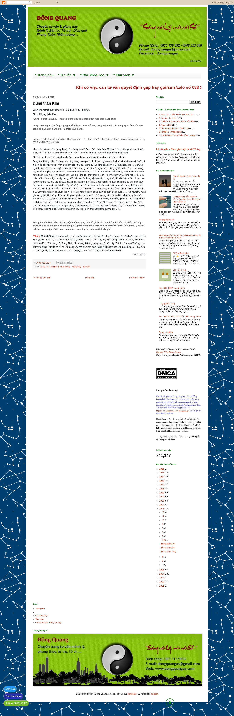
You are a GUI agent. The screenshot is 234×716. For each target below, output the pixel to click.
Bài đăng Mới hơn (42, 278)
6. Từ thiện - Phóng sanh (170, 132)
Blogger (154, 694)
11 (163, 516)
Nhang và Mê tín (166, 220)
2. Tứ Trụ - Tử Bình (49, 267)
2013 (162, 578)
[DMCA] (166, 378)
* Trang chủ (44, 75)
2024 (162, 477)
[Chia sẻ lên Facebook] (68, 262)
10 (163, 520)
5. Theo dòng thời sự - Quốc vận (174, 128)
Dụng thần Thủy (167, 303)
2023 (162, 481)
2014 (162, 574)
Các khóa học (41, 615)
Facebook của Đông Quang (48, 622)
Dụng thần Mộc (168, 544)
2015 (162, 570)
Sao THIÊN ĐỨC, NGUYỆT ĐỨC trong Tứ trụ (180, 317)
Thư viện (39, 619)
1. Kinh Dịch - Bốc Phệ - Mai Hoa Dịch (176, 114)
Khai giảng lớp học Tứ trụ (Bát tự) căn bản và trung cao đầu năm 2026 (180, 236)
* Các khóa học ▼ (94, 75)
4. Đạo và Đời (165, 125)
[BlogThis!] (61, 262)
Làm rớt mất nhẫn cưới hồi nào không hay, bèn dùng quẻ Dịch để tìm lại (186, 199)
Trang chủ (89, 278)
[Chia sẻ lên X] (64, 262)
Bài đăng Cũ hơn (137, 278)
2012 (162, 582)
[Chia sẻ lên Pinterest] (71, 262)
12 (163, 512)
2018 (162, 501)
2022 (162, 485)
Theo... (164, 540)
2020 (162, 493)
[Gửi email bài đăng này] (58, 262)
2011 (162, 586)
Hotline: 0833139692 (16, 703)
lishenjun (132, 694)
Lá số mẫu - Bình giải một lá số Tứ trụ (178, 149)
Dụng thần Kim (166, 332)
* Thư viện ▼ (124, 75)
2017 (162, 505)
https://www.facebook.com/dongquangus (172, 410)
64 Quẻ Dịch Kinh (181, 253)
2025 (162, 473)
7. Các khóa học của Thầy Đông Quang (177, 135)
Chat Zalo (10, 688)
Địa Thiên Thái (179, 270)
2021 (162, 488)
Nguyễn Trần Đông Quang (168, 352)
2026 (162, 469)
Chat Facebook (13, 696)
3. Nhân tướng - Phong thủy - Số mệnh (74, 267)
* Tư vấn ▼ (67, 75)
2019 (162, 497)
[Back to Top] (170, 702)
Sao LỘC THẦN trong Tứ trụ (172, 288)
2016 (162, 508)
